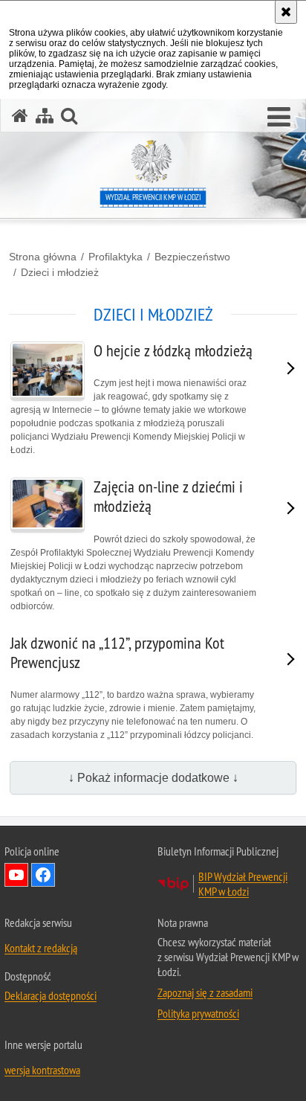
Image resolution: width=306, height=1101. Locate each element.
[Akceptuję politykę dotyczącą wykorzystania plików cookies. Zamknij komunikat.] (286, 12)
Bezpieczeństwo (192, 257)
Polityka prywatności (198, 1013)
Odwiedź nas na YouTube (16, 875)
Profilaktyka (115, 257)
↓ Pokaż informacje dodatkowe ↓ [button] (153, 777)
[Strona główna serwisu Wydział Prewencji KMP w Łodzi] (20, 115)
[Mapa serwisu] (44, 115)
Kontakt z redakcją (40, 947)
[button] (278, 117)
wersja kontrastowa (42, 1069)
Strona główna (42, 257)
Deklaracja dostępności (50, 995)
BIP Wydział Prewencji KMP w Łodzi (242, 884)
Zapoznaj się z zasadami (205, 992)
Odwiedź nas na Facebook (43, 875)
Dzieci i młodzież (60, 272)
